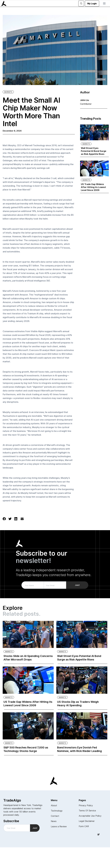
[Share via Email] (22, 519)
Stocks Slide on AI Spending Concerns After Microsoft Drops (28, 657)
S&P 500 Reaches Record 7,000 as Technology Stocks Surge (25, 749)
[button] (104, 3)
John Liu (84, 100)
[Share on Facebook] (4, 518)
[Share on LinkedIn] (15, 518)
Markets (8, 92)
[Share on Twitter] (10, 518)
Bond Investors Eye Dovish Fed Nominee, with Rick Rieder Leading (79, 749)
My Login (92, 3)
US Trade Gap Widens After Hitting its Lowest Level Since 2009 (93, 187)
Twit (98, 834)
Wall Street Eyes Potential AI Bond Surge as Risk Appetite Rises (93, 151)
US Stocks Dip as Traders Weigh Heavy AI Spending (78, 703)
